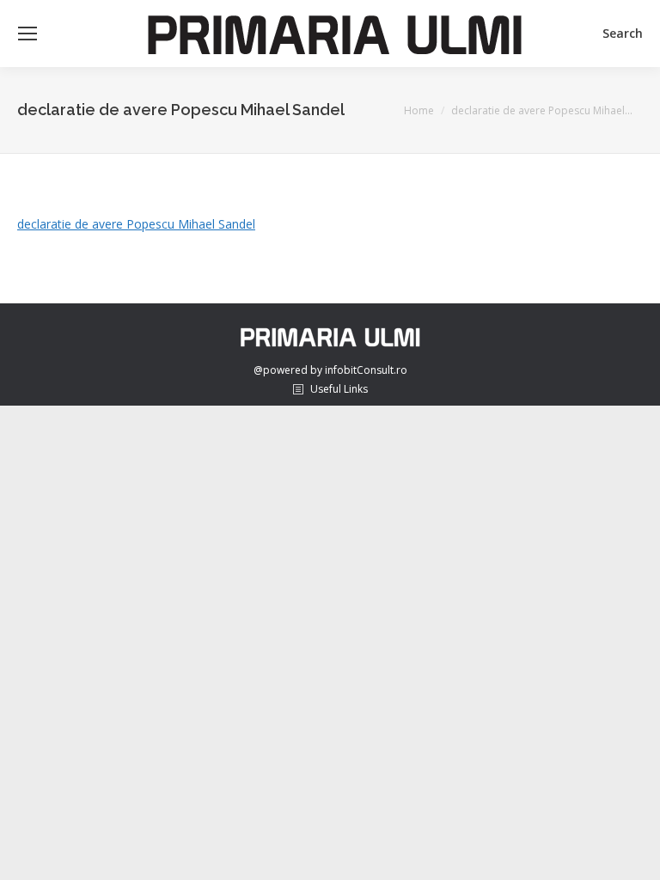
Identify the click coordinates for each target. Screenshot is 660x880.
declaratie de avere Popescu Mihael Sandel (136, 224)
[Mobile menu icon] (27, 33)
